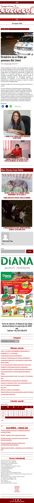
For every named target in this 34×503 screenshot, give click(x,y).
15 (26, 412)
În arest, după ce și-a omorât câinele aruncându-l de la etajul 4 (17, 194)
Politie (6, 29)
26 (13, 415)
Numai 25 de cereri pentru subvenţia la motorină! (18, 137)
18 (8, 414)
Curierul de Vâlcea (19, 501)
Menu (17, 2)
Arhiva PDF (17, 487)
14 (22, 412)
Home (2, 29)
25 (8, 415)
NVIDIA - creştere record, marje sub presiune (13, 435)
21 (22, 414)
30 (31, 415)
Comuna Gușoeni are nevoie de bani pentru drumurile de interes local (16, 160)
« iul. (2, 420)
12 (13, 412)
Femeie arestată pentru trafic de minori (17, 198)
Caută (2, 249)
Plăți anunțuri (17, 491)
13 (18, 412)
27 (18, 415)
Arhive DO (17, 489)
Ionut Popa (8, 64)
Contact (17, 490)
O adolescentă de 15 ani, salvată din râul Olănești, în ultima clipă (17, 228)
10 (2, 412)
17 (2, 414)
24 (2, 415)
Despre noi (17, 486)
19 (13, 414)
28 (22, 415)
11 (8, 412)
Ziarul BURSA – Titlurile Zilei (17, 427)
